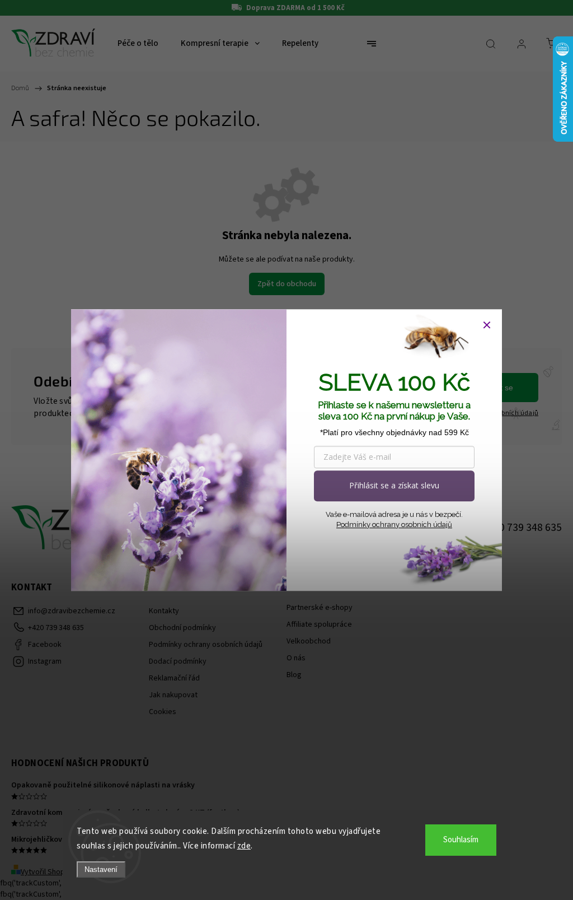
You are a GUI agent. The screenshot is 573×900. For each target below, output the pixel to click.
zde (244, 846)
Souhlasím (460, 840)
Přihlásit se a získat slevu (394, 485)
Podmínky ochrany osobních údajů (394, 524)
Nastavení (101, 869)
